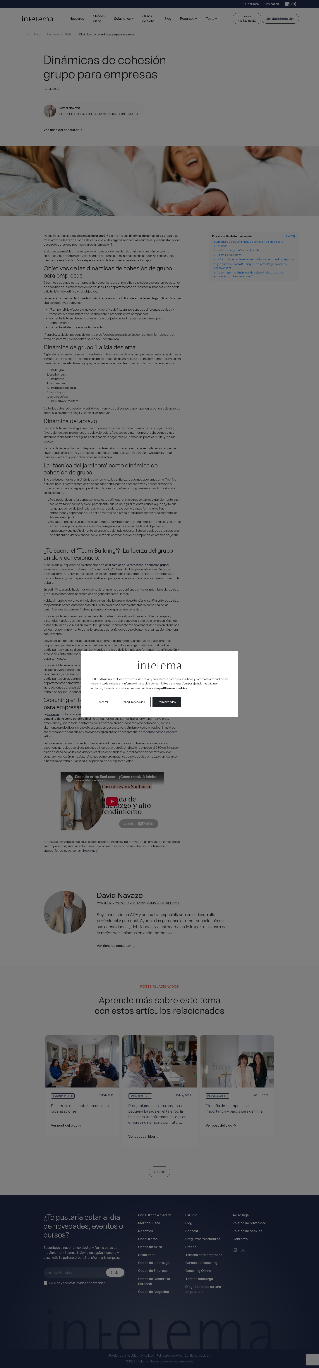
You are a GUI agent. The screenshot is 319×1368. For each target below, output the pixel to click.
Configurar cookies (133, 701)
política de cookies (173, 688)
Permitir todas (167, 701)
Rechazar (102, 701)
